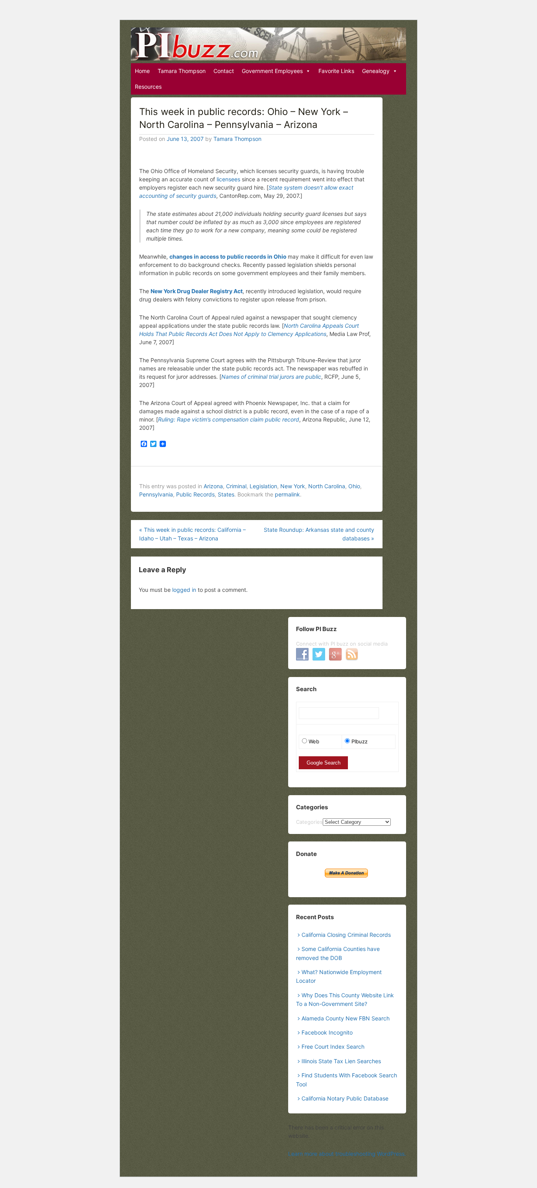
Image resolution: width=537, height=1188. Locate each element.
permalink (287, 494)
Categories (309, 822)
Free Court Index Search (333, 1046)
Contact (223, 71)
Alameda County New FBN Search (346, 1018)
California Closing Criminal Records (346, 934)
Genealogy (376, 71)
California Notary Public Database (345, 1098)
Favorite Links (336, 71)
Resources (148, 86)
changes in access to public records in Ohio (228, 256)
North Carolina (326, 486)
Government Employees (272, 71)
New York (292, 486)
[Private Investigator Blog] (268, 43)
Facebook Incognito (327, 1032)
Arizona (213, 486)
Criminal (236, 486)
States (226, 494)
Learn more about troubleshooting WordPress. (347, 1153)
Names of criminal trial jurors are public (271, 376)
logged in (184, 589)
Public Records (195, 494)
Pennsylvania (156, 494)
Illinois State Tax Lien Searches (341, 1061)
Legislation (263, 486)
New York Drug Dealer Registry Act (197, 291)
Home (142, 71)
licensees (229, 179)
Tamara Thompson (182, 71)
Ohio (354, 486)
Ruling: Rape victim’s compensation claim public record (228, 419)
